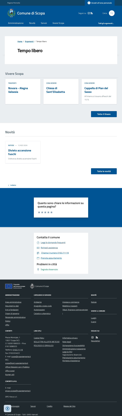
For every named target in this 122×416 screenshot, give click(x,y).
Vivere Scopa (58, 23)
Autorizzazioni (39, 309)
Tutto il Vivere (103, 114)
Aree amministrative (13, 302)
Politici (7, 321)
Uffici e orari (10, 370)
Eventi (93, 321)
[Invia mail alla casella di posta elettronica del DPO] (17, 390)
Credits (49, 406)
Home (20, 41)
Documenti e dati (12, 305)
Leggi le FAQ (67, 351)
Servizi (44, 23)
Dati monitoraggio (12, 406)
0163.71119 (18, 349)
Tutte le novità (104, 171)
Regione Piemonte (13, 3)
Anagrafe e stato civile (43, 305)
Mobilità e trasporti (69, 305)
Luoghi (93, 318)
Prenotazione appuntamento (73, 357)
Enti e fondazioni (11, 309)
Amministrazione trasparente (74, 348)
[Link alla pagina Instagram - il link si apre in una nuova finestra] (88, 13)
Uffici (7, 324)
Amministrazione (15, 23)
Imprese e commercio (70, 302)
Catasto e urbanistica (42, 313)
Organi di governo (12, 313)
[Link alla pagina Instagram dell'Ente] (92, 337)
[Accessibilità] (7, 408)
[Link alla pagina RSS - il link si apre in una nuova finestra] (91, 13)
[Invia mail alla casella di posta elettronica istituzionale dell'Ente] (21, 356)
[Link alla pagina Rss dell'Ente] (96, 337)
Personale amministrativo (15, 317)
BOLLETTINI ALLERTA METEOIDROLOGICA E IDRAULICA (46, 343)
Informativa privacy (70, 337)
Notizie (11, 145)
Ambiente (38, 302)
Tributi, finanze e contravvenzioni (75, 311)
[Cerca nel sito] (111, 13)
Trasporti (12, 83)
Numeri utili (9, 374)
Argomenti (29, 41)
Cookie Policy (39, 337)
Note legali (66, 341)
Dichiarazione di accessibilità (73, 345)
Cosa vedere (51, 83)
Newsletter (95, 340)
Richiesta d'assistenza (71, 360)
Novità (32, 23)
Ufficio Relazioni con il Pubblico (17, 366)
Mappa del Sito (69, 406)
